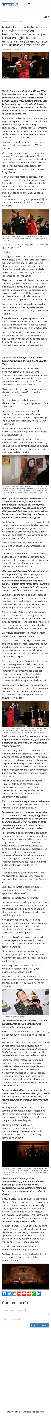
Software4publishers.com (31, 1412)
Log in (46, 17)
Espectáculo (6, 21)
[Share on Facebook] (4, 1294)
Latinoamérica (17, 21)
